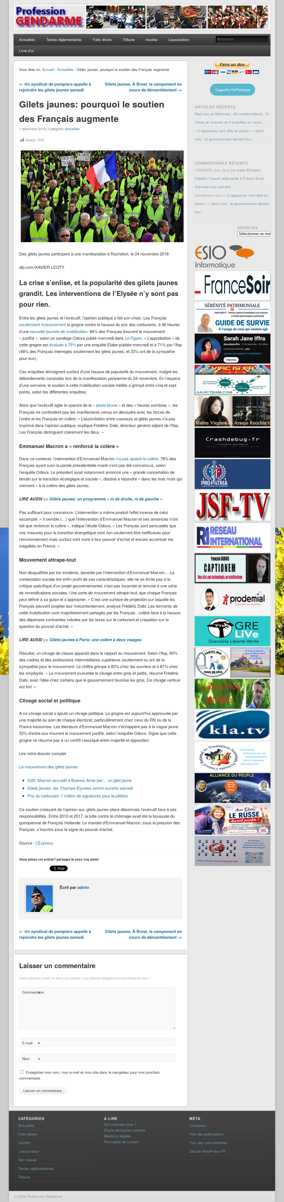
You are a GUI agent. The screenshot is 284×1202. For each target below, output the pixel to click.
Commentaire (32, 993)
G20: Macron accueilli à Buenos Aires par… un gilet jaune (79, 780)
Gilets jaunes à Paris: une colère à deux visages (95, 639)
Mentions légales (117, 1136)
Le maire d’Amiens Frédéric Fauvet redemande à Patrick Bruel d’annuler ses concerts (229, 178)
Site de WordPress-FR (207, 1151)
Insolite (151, 39)
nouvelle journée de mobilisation (58, 331)
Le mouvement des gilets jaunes (48, 766)
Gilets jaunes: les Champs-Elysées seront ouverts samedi (80, 788)
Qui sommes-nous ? (120, 1124)
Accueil (48, 69)
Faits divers (102, 39)
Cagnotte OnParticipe (232, 89)
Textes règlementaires (64, 39)
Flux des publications (206, 1134)
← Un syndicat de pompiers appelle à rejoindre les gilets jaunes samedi (55, 87)
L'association (28, 1151)
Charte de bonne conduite (124, 1130)
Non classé (27, 1159)
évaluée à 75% (62, 344)
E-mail (31, 1043)
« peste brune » (107, 405)
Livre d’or (26, 50)
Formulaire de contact (121, 1141)
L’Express (44, 843)
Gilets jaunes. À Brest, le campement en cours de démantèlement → (143, 87)
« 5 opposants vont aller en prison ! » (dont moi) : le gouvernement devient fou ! (232, 203)
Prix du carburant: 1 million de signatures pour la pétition (77, 796)
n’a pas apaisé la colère (137, 458)
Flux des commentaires (208, 1142)
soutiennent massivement (42, 324)
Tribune (129, 39)
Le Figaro (133, 338)
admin (83, 887)
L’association (178, 39)
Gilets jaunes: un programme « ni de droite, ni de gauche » (105, 499)
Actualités (27, 39)
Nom (31, 1059)
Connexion (197, 1125)
